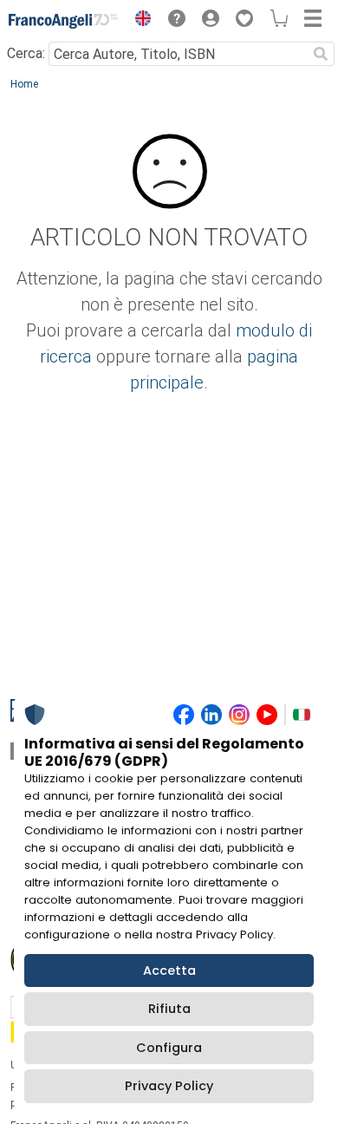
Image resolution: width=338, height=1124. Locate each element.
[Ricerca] (321, 54)
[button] (138, 21)
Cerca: (26, 53)
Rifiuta (169, 1008)
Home (24, 84)
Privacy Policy (169, 1086)
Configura (169, 1047)
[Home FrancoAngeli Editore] (64, 21)
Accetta (169, 970)
